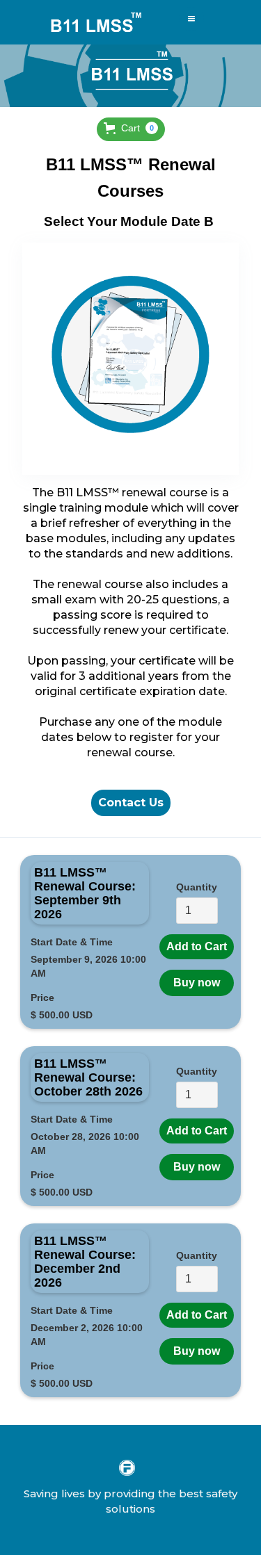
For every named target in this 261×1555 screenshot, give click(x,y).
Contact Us (131, 802)
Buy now (196, 982)
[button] (191, 19)
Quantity (196, 887)
